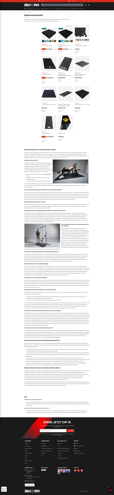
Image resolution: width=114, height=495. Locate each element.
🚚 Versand (76, 448)
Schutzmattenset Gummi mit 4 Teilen (49, 104)
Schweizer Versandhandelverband (64, 448)
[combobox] (62, 5)
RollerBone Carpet (61, 133)
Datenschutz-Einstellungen (46, 450)
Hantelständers (47, 174)
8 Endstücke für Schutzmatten (81, 45)
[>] (89, 1)
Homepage (60, 443)
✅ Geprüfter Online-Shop (78, 445)
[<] (24, 1)
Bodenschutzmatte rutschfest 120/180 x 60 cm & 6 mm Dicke (64, 105)
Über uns (59, 445)
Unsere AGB (43, 443)
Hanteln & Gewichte (28, 448)
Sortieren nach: (69, 25)
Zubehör (29, 11)
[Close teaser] (107, 487)
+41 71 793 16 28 (29, 475)
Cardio (26, 450)
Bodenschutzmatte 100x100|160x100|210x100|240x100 (64, 75)
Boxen (26, 455)
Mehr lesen (56, 21)
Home (25, 11)
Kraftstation (82, 213)
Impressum (43, 453)
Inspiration (59, 455)
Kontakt (54, 337)
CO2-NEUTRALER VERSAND (63, 458)
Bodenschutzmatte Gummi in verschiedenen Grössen (80, 75)
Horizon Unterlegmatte (46, 133)
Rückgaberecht (44, 445)
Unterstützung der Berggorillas (63, 450)
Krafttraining (27, 445)
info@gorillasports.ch (31, 480)
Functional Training (28, 453)
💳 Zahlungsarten (77, 450)
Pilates (82, 230)
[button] (88, 5)
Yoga (26, 458)
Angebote (26, 443)
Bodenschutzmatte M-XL (46, 74)
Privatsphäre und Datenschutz (46, 448)
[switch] (4, 490)
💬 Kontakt (76, 443)
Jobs (42, 455)
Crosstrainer (29, 379)
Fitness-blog (60, 453)
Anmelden (71, 430)
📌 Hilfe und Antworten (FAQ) (79, 453)
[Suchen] (42, 5)
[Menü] (6, 487)
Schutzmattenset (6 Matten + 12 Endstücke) (64, 46)
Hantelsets (40, 213)
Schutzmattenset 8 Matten (47, 45)
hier (61, 434)
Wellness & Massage (28, 460)
